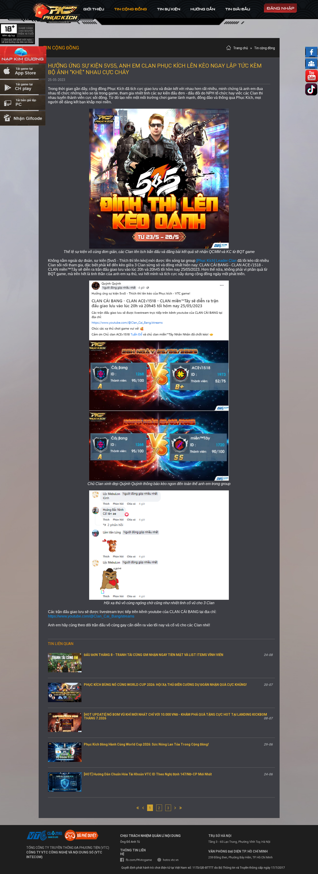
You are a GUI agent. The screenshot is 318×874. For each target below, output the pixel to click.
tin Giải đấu (237, 9)
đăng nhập (280, 8)
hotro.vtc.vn (171, 860)
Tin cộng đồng (264, 48)
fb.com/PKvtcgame (139, 860)
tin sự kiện (168, 9)
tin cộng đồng (130, 9)
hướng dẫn (202, 9)
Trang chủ (240, 48)
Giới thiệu (93, 9)
